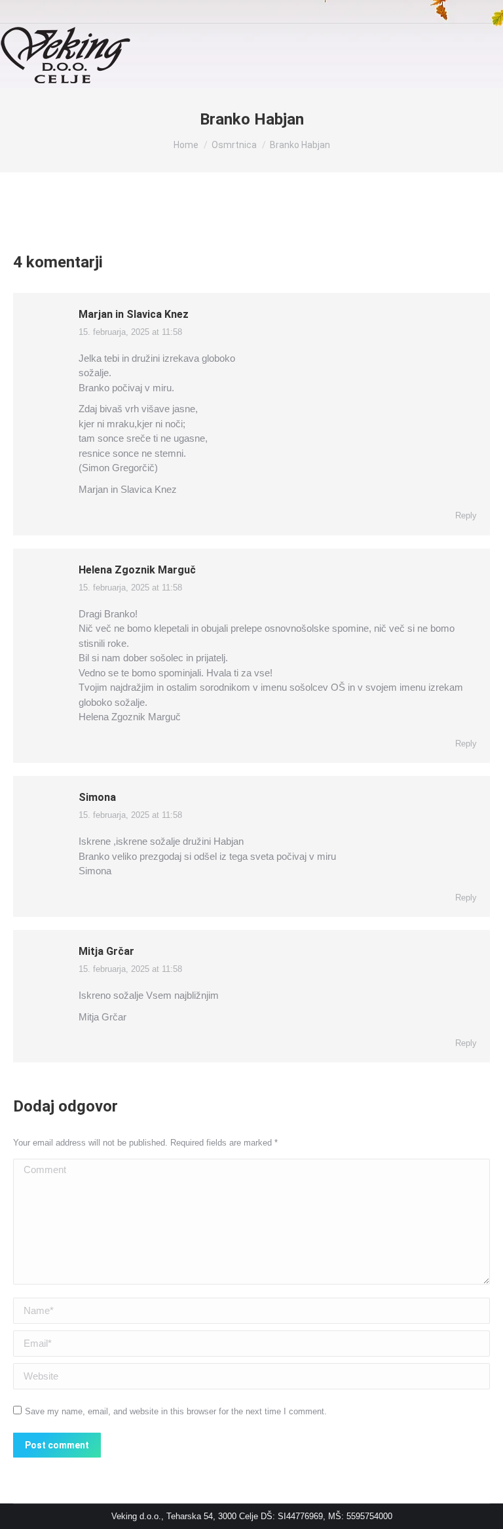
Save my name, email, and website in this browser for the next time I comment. (176, 1411)
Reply (466, 515)
